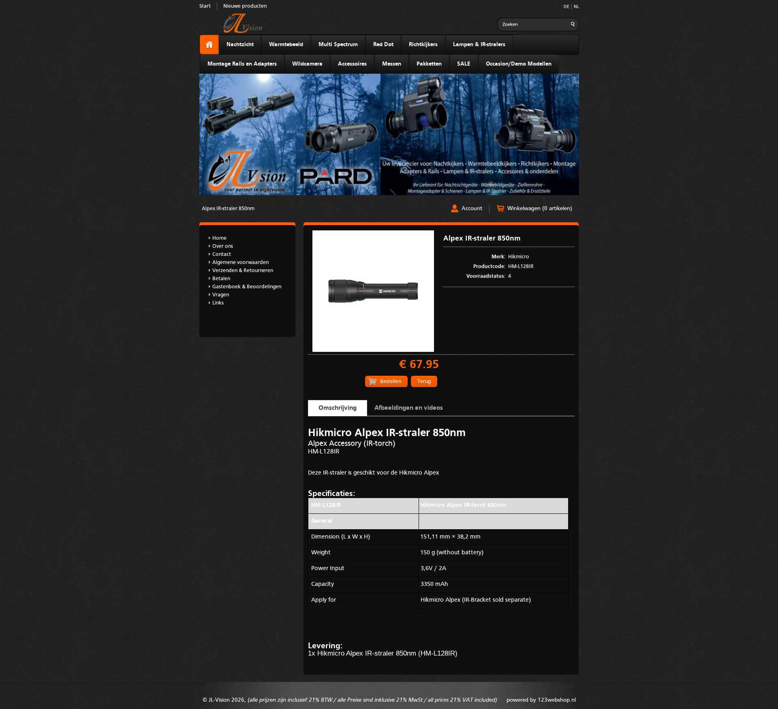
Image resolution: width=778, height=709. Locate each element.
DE (566, 7)
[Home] (209, 44)
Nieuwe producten (245, 6)
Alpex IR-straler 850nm (228, 208)
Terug (424, 381)
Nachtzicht (240, 44)
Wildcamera (307, 64)
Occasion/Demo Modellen (518, 64)
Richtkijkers (423, 44)
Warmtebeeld (286, 44)
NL (576, 7)
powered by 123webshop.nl (541, 700)
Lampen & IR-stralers (479, 44)
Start (205, 6)
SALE (463, 64)
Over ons (222, 246)
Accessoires (352, 64)
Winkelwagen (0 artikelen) (539, 208)
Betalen (221, 278)
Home (219, 238)
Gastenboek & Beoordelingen (246, 287)
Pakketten (429, 64)
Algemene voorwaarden (240, 262)
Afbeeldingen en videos (408, 408)
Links (218, 303)
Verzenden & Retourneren (242, 270)
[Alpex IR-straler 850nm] (373, 350)
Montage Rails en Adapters (242, 64)
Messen (391, 64)
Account (472, 208)
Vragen (220, 295)
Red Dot (383, 44)
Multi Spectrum (338, 44)
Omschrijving (337, 408)
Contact (221, 254)
